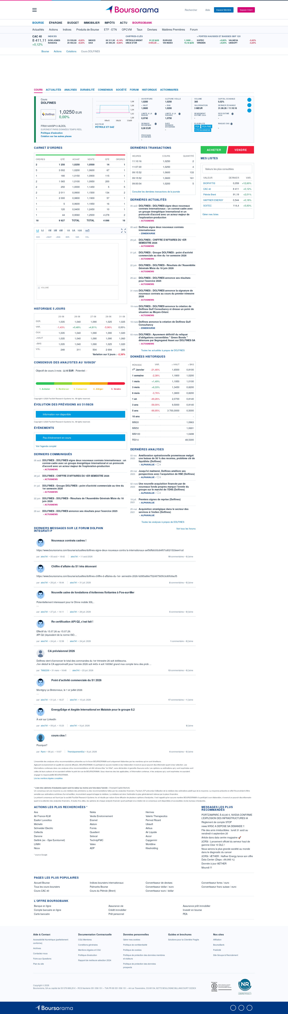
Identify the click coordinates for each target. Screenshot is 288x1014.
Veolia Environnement (101, 816)
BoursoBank (142, 23)
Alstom (93, 824)
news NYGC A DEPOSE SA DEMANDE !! (223, 826)
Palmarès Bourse (99, 886)
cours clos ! (58, 735)
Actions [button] (53, 29)
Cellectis (38, 832)
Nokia (93, 812)
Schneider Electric (43, 828)
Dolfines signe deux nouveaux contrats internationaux (161, 228)
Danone (38, 836)
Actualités (53, 89)
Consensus (105, 89)
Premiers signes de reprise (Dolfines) (160, 499)
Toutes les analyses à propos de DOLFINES (163, 521)
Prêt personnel (116, 914)
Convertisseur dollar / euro (160, 886)
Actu (123, 23)
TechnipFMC (96, 840)
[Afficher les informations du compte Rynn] (40, 738)
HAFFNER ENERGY (213, 200)
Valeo (93, 844)
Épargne (55, 23)
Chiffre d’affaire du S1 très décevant (73, 566)
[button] (34, 10)
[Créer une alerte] (249, 99)
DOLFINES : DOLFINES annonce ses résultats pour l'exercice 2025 (80, 511)
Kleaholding (152, 848)
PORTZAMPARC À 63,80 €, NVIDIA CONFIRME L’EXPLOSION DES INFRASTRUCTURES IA (227, 816)
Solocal (94, 836)
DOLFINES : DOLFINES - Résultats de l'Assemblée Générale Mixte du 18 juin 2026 (83, 500)
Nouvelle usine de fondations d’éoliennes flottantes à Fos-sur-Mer (92, 592)
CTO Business (202, 130)
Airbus (149, 828)
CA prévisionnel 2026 (61, 651)
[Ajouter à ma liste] (249, 110)
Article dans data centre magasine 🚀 (221, 837)
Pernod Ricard (153, 820)
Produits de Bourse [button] (87, 29)
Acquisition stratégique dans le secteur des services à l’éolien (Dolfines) (163, 510)
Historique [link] (149, 89)
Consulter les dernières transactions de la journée (156, 191)
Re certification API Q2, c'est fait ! (72, 621)
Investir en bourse (192, 910)
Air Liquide (151, 832)
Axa (36, 812)
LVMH (37, 844)
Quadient (95, 832)
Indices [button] (67, 29)
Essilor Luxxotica (43, 820)
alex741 (44, 556)
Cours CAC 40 (41, 890)
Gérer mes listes (210, 214)
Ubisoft (149, 824)
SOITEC (207, 205)
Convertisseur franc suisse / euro (219, 886)
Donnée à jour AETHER (214, 863)
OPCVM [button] (127, 29)
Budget (73, 23)
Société (121, 89)
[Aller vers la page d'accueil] (142, 10)
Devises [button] (152, 29)
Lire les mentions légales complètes (48, 778)
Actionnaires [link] (169, 89)
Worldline (151, 844)
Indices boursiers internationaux (107, 882)
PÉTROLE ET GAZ (104, 127)
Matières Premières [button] (173, 29)
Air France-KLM (42, 816)
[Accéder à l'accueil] (35, 51)
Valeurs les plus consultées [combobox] (219, 169)
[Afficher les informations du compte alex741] (40, 543)
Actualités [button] (38, 29)
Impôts (110, 23)
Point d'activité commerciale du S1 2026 (76, 680)
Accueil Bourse (42, 882)
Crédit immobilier (117, 910)
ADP (92, 848)
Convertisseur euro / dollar (160, 890)
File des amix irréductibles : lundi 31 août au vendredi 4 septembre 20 (225, 831)
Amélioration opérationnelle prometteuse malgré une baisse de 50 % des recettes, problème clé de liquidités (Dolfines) (167, 458)
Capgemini (151, 840)
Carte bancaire (42, 914)
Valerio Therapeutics (156, 816)
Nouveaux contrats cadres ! (68, 540)
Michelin (38, 824)
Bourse (38, 23)
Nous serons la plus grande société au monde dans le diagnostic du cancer (226, 850)
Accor (149, 836)
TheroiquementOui (76, 751)
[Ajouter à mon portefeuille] (249, 105)
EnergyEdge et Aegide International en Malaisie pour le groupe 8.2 (93, 709)
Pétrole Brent (209, 194)
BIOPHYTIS (209, 183)
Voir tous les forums (186, 528)
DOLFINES (48, 102)
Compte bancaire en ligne (47, 910)
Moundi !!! (207, 867)
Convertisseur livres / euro (215, 882)
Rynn (43, 751)
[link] (37, 948)
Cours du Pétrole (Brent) (103, 890)
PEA (197, 126)
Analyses (70, 89)
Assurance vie (115, 906)
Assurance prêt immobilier (196, 906)
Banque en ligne (42, 906)
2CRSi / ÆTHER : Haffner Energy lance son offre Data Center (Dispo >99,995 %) (227, 857)
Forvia (93, 828)
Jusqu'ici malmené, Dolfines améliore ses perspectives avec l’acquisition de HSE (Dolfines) (167, 472)
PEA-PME (206, 126)
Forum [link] (134, 89)
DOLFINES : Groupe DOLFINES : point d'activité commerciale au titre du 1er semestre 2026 (83, 487)
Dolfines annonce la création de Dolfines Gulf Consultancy (165, 323)
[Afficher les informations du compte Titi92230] (40, 653)
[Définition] (156, 114)
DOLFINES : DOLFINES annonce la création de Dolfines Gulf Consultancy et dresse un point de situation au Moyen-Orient (166, 309)
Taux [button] (139, 29)
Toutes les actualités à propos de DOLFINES (163, 350)
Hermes (150, 812)
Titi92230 (45, 670)
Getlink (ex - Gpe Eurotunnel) (49, 840)
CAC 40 (37, 36)
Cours (38, 89)
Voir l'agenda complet (46, 446)
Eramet (94, 820)
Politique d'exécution (52, 132)
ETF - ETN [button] (110, 29)
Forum (194, 29)
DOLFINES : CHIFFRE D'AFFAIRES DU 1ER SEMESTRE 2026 (75, 475)
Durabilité (87, 89)
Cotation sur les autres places (56, 136)
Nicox (37, 848)
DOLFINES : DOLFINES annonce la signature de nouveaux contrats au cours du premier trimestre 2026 (166, 293)
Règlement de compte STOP (217, 822)
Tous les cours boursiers (47, 886)
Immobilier (92, 23)
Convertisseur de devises (159, 882)
